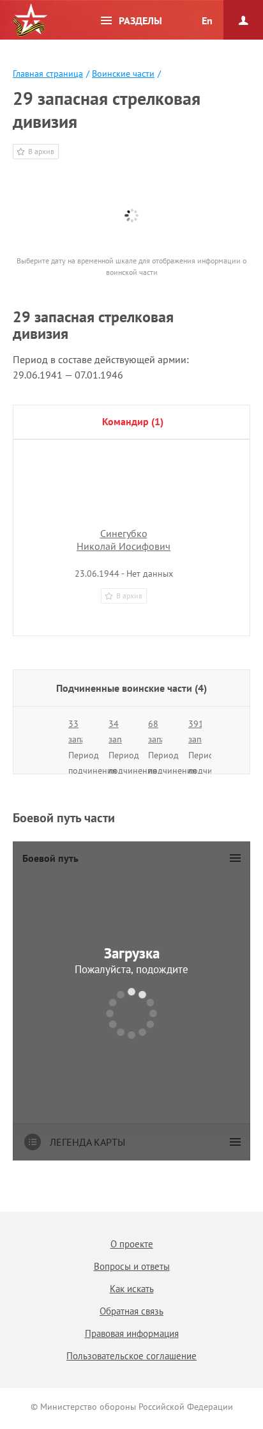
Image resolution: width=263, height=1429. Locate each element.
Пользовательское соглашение (131, 1356)
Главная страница (48, 73)
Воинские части (123, 73)
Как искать (132, 1289)
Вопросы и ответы (132, 1266)
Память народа (30, 20)
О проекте (131, 1244)
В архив (41, 151)
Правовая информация (132, 1333)
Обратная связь (131, 1311)
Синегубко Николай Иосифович (123, 539)
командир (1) (132, 421)
